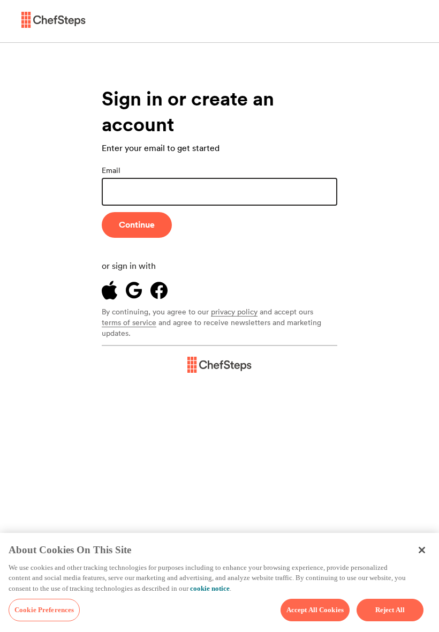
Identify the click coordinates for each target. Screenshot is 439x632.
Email (111, 170)
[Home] (53, 21)
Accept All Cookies (315, 610)
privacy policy (234, 312)
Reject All (390, 610)
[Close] (422, 550)
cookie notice (210, 588)
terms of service (129, 323)
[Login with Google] (134, 290)
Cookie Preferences (44, 610)
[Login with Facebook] (159, 290)
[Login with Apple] (109, 290)
